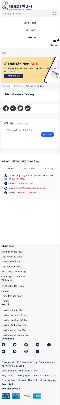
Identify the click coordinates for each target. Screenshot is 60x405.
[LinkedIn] (28, 108)
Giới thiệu (18, 86)
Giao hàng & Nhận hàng (13, 271)
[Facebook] (6, 108)
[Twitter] (20, 108)
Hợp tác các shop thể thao (14, 320)
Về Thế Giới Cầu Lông (12, 286)
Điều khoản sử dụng (11, 256)
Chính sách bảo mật (11, 251)
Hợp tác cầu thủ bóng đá (13, 325)
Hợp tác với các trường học (15, 335)
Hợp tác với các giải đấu (13, 330)
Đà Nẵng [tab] (49, 168)
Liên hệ (5, 291)
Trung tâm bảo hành (11, 296)
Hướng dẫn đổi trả (10, 261)
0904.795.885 (29, 192)
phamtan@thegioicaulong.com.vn (29, 188)
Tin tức (5, 300)
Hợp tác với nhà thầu (11, 310)
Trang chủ (5, 86)
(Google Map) (18, 178)
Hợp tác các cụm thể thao (14, 315)
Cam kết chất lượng (11, 266)
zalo (13, 108)
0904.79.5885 (26, 183)
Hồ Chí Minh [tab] (30, 168)
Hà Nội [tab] (11, 168)
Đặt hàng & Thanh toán (13, 276)
